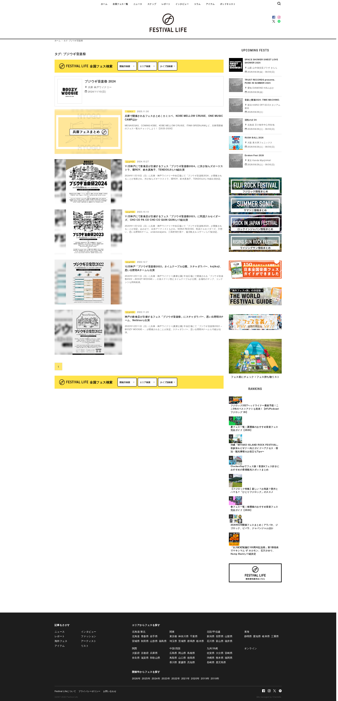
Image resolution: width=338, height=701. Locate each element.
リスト (130, 111)
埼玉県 (173, 641)
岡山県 (182, 653)
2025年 (146, 678)
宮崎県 (228, 653)
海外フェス (61, 641)
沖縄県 (210, 657)
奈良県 (136, 657)
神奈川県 (183, 636)
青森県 (145, 636)
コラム (197, 3)
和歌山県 (155, 657)
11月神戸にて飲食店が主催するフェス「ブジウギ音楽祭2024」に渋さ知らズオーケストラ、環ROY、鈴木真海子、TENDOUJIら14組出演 (174, 167)
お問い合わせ (109, 691)
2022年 (175, 678)
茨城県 (182, 641)
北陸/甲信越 (213, 631)
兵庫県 (154, 653)
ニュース (137, 3)
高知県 (191, 662)
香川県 (173, 662)
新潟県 (210, 636)
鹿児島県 (221, 662)
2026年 (136, 678)
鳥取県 (173, 657)
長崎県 (210, 662)
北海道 (136, 636)
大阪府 (136, 653)
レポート (166, 3)
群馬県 (191, 641)
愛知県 (257, 636)
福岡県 (228, 657)
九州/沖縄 (212, 648)
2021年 (185, 678)
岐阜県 (266, 636)
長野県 (219, 636)
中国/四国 (175, 648)
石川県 (210, 641)
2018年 (215, 678)
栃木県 (200, 641)
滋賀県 (145, 657)
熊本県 (219, 657)
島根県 (191, 653)
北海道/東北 (139, 631)
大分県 (219, 653)
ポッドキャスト (227, 3)
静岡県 (248, 636)
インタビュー (182, 3)
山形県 (154, 641)
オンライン (250, 648)
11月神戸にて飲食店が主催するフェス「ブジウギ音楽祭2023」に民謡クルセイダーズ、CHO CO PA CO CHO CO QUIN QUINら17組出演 (172, 217)
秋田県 (145, 641)
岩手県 (154, 636)
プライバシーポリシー (90, 691)
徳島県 (191, 657)
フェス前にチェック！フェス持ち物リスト (255, 376)
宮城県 (136, 641)
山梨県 (228, 636)
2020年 (195, 678)
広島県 (173, 653)
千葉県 (194, 636)
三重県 (275, 636)
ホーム (104, 3)
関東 (172, 631)
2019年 (205, 678)
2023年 (166, 678)
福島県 (163, 641)
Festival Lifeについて (65, 691)
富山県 (219, 641)
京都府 (145, 653)
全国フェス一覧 (120, 3)
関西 (134, 648)
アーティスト (88, 641)
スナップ (152, 3)
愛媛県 (182, 662)
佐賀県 (210, 653)
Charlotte (277, 696)
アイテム (210, 3)
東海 (246, 631)
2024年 (156, 678)
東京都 (173, 636)
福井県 (228, 641)
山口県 (182, 657)
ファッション (88, 636)
